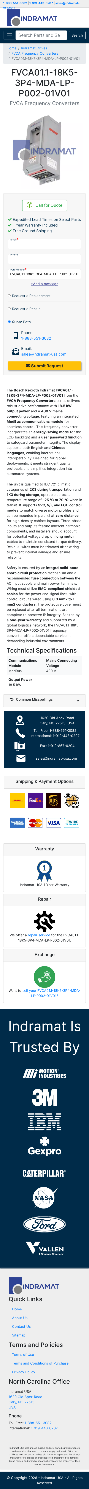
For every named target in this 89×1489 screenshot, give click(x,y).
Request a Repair (26, 309)
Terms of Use (23, 1354)
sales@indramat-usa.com (43, 354)
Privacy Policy (23, 1372)
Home (11, 48)
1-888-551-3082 (15, 3)
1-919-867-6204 (61, 746)
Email (13, 239)
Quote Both (21, 322)
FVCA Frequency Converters (34, 53)
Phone (14, 254)
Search (77, 35)
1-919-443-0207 (41, 3)
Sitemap (18, 1335)
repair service (39, 935)
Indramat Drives (34, 48)
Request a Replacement (31, 296)
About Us (19, 1318)
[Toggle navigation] (9, 35)
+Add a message (44, 284)
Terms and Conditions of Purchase (40, 1363)
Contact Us (21, 1326)
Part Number (17, 269)
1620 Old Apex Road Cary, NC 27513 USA (25, 1402)
